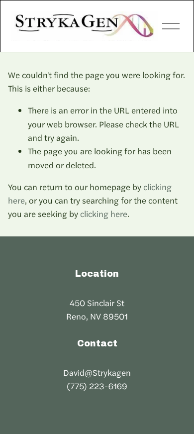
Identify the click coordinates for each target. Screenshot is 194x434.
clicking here (103, 213)
